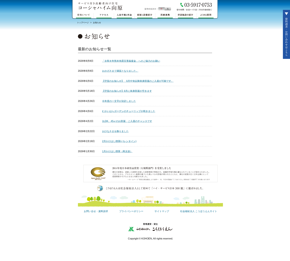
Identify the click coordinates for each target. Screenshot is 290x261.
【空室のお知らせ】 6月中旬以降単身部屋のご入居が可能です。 (138, 81)
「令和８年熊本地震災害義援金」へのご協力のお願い (131, 61)
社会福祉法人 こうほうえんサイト (198, 211)
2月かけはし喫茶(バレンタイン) (119, 141)
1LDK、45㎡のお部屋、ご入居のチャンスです (127, 121)
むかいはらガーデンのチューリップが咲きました (128, 111)
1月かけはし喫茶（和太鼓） (117, 151)
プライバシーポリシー (131, 211)
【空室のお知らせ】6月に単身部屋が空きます (127, 91)
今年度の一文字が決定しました (119, 101)
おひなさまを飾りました (115, 131)
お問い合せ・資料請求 (96, 211)
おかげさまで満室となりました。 (120, 71)
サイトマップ (162, 211)
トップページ (83, 22)
